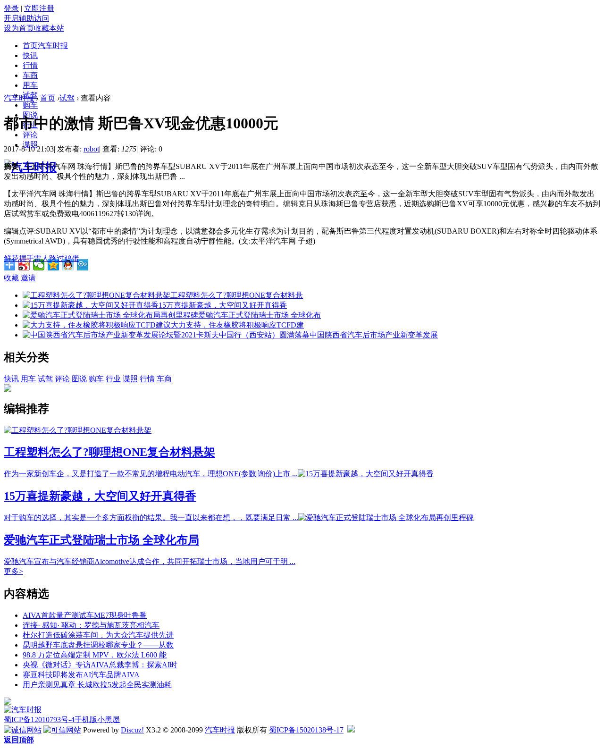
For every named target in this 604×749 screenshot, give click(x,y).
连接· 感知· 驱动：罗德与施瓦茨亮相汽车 (91, 625)
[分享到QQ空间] (53, 264)
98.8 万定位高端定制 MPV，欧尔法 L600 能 (95, 655)
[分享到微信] (39, 264)
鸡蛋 (71, 258)
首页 (45, 46)
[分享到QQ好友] (68, 264)
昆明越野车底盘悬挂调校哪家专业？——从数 (98, 645)
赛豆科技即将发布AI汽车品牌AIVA (81, 675)
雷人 (41, 258)
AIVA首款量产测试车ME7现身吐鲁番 (85, 615)
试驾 (67, 98)
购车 (30, 105)
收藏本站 (49, 28)
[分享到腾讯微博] (83, 264)
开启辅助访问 (26, 18)
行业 (113, 379)
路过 (56, 258)
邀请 (28, 278)
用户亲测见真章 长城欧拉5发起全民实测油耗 (97, 685)
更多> (13, 571)
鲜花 (11, 258)
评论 (30, 135)
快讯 (30, 55)
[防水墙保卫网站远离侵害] (351, 730)
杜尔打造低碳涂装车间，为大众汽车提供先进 (98, 635)
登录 (11, 8)
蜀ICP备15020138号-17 (306, 730)
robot (91, 149)
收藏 (11, 278)
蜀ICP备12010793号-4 (39, 719)
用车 (30, 85)
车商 (30, 75)
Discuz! (132, 730)
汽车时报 (19, 98)
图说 (79, 379)
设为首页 (19, 28)
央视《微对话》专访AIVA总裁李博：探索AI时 (100, 665)
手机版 (86, 719)
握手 (26, 258)
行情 (30, 65)
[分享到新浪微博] (24, 264)
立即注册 (39, 8)
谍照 (130, 379)
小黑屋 (108, 719)
